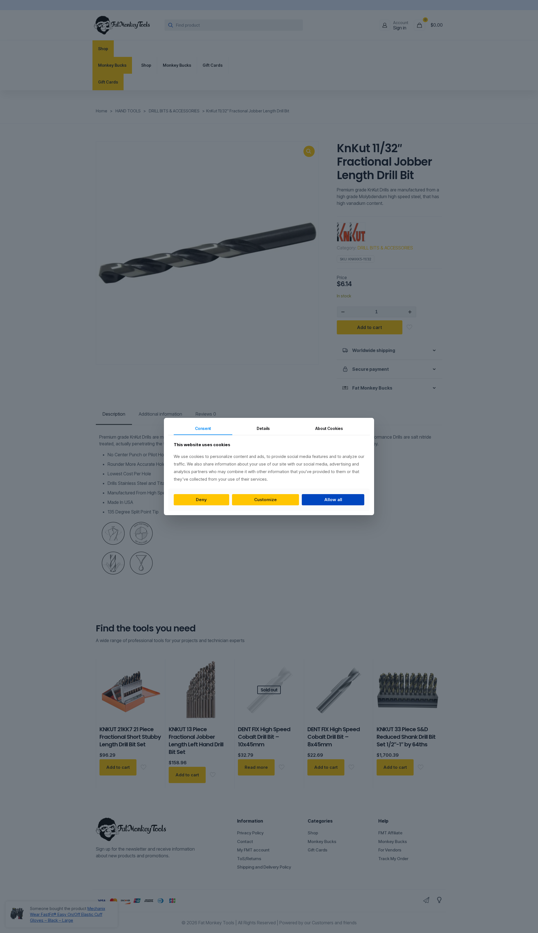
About (329, 428)
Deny (201, 499)
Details (263, 428)
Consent (203, 428)
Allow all (333, 499)
